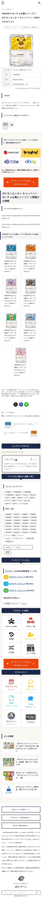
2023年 (33, 532)
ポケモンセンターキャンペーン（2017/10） (16, 103)
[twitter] (15, 404)
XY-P (7, 500)
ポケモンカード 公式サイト (20, 809)
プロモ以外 (23, 503)
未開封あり (34, 27)
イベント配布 (10, 535)
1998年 (25, 514)
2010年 (25, 523)
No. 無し (27, 500)
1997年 (16, 514)
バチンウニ (9, 459)
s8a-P (7, 503)
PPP (13, 498)
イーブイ (28, 70)
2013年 (16, 526)
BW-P (32, 498)
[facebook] (21, 404)
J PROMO (27, 492)
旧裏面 (8, 492)
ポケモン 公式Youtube (19, 825)
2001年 (17, 517)
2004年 (8, 520)
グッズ (20, 535)
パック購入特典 (24, 27)
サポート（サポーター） (14, 538)
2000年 (8, 517)
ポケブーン (21, 886)
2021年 (17, 532)
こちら (24, 603)
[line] (26, 404)
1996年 (8, 514)
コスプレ (14, 27)
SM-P (12, 412)
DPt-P (20, 498)
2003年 (33, 517)
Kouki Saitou (18, 79)
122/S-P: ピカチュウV (18, 590)
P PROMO (17, 492)
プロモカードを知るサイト (21, 883)
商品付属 (30, 538)
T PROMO (9, 495)
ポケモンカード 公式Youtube (19, 817)
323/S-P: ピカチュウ (17, 584)
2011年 (33, 523)
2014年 (25, 526)
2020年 (8, 532)
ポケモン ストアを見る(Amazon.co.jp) (21, 182)
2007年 (34, 520)
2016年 (8, 529)
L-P (26, 498)
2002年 (25, 517)
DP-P (7, 498)
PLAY (25, 495)
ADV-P (18, 495)
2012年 (8, 526)
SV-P (14, 503)
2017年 (7, 27)
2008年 (8, 523)
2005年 (17, 520)
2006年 (25, 520)
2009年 (17, 523)
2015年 (33, 526)
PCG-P (33, 495)
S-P (20, 500)
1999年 (33, 514)
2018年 (25, 529)
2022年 (25, 532)
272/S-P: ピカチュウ (17, 577)
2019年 (33, 529)
